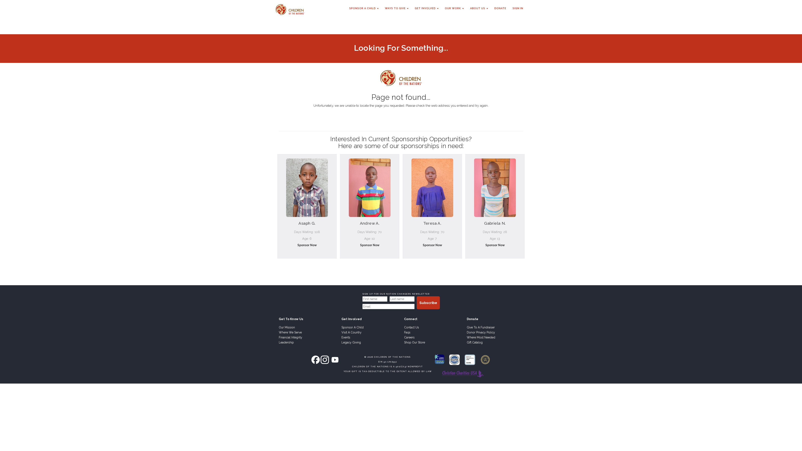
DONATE (500, 8)
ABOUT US (478, 8)
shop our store (414, 342)
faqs (407, 332)
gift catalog (475, 342)
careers (409, 337)
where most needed (481, 337)
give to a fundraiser (481, 327)
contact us (411, 327)
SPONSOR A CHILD (363, 8)
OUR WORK (453, 8)
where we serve (290, 332)
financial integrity (290, 337)
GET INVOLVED (426, 8)
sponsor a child (352, 327)
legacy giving (351, 342)
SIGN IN (518, 8)
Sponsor (307, 263)
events (345, 337)
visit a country (351, 332)
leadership (286, 342)
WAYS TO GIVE (395, 8)
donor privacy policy (481, 332)
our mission (287, 327)
